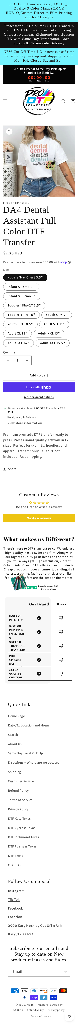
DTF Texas (15, 856)
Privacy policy (56, 1010)
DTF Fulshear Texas (22, 846)
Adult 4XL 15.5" (52, 343)
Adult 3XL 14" (19, 343)
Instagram (16, 891)
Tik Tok (14, 900)
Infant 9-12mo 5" (22, 296)
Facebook (15, 908)
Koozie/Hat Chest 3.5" (25, 277)
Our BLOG (15, 865)
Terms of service (41, 1016)
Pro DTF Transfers (37, 1005)
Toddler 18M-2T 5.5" (24, 305)
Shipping (14, 772)
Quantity (9, 352)
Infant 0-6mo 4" (21, 287)
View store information (24, 423)
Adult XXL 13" (49, 333)
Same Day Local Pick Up (25, 753)
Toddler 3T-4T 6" (21, 315)
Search (13, 735)
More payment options (39, 397)
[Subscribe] (65, 972)
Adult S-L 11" (54, 324)
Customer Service (21, 781)
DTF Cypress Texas (22, 828)
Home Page (16, 716)
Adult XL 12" (18, 333)
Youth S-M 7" (57, 315)
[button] (5, 101)
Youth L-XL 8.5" (20, 324)
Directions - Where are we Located (34, 762)
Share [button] (12, 469)
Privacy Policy (18, 809)
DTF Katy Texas (19, 818)
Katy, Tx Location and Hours (29, 725)
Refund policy (35, 1010)
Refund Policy (18, 790)
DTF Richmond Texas (23, 837)
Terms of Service (20, 800)
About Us (15, 744)
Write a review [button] (39, 518)
